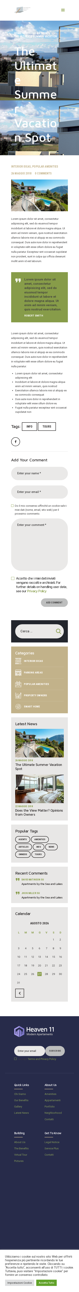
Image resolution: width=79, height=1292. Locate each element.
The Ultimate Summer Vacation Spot (38, 767)
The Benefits (21, 1148)
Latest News (21, 1112)
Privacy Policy (37, 591)
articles (24, 847)
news (51, 847)
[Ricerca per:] (39, 631)
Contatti (49, 1119)
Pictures (18, 1160)
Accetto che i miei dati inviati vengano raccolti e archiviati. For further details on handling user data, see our (41, 584)
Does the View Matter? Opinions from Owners (39, 812)
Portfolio (50, 1106)
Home (18, 33)
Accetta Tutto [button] (46, 1282)
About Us (19, 1142)
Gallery (18, 1106)
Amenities (39, 839)
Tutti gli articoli (36, 33)
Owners (23, 854)
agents (23, 839)
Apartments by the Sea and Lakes (41, 883)
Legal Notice (52, 1142)
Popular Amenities (45, 166)
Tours (47, 426)
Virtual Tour (20, 1154)
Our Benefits (21, 1100)
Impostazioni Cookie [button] (19, 1282)
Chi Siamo (20, 1094)
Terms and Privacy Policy (42, 1059)
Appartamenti (53, 1100)
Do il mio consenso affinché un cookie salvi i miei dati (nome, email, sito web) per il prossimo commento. (41, 509)
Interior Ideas (21, 166)
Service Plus (52, 1148)
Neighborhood (53, 1112)
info (30, 426)
